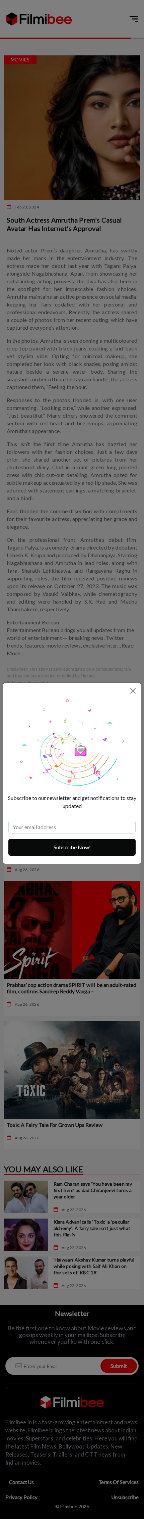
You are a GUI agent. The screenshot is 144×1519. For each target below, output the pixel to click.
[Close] (133, 690)
